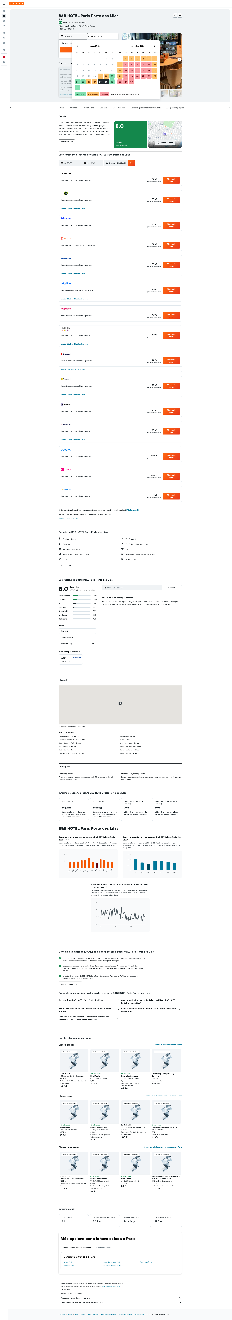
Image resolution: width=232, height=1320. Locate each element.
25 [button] (83, 82)
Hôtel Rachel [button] (95, 1076)
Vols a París (68, 1262)
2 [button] (112, 59)
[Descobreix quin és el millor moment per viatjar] (4, 43)
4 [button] (83, 64)
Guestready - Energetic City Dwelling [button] (163, 1075)
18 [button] (83, 76)
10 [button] (77, 70)
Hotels (70, 1314)
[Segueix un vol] (4, 38)
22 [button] (106, 76)
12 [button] (89, 70)
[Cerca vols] (4, 11)
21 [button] (100, 76)
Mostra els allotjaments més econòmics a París (163, 1096)
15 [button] (106, 70)
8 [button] (106, 64)
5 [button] (88, 64)
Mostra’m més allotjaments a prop (168, 1044)
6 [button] (94, 64)
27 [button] (95, 82)
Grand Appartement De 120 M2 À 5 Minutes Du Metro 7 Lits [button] (166, 1177)
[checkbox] (71, 659)
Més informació (132, 510)
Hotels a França (93, 1314)
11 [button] (83, 70)
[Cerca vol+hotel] (4, 26)
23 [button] (112, 76)
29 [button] (106, 82)
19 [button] (89, 76)
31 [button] (77, 87)
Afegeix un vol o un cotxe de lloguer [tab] (76, 1247)
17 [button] (77, 76)
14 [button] (100, 70)
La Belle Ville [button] (65, 1074)
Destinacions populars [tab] (103, 1247)
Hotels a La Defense (125, 1314)
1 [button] (106, 59)
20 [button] (94, 76)
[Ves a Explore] (4, 33)
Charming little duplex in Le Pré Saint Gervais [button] (164, 1128)
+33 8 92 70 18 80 (66, 29)
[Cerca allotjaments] (4, 16)
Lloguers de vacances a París (112, 1265)
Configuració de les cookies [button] (69, 518)
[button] (4, 3)
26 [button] (89, 82)
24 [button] (77, 82)
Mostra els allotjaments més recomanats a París (163, 1147)
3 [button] (77, 64)
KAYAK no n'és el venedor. (72, 1293)
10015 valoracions (78, 22)
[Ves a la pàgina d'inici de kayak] (16, 3)
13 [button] (95, 70)
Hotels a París (69, 1265)
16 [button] (112, 70)
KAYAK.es (62, 1314)
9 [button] (112, 64)
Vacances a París (146, 1262)
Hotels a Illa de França (108, 1314)
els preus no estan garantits (111, 1286)
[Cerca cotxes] (4, 21)
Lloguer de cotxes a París (111, 1262)
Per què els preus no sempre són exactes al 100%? (82, 1302)
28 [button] (100, 82)
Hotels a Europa (80, 1314)
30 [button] (112, 82)
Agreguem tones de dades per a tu (75, 1298)
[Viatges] (4, 50)
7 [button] (100, 64)
